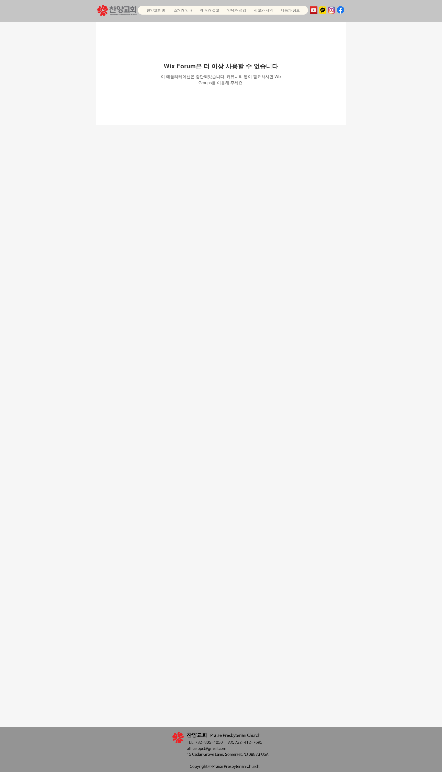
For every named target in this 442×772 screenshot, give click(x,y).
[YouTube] (313, 10)
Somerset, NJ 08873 (243, 754)
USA (265, 754)
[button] (209, 10)
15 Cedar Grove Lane (205, 754)
